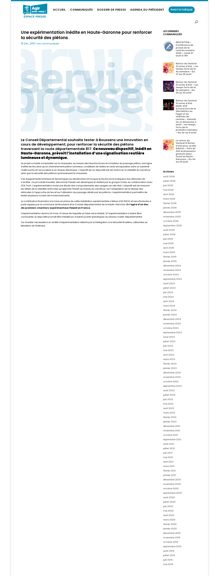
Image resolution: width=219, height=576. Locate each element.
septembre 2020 (172, 493)
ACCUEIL (59, 10)
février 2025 (169, 256)
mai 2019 (168, 564)
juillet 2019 (169, 555)
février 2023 (169, 363)
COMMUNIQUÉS (81, 10)
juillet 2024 (169, 288)
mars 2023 (169, 359)
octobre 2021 (170, 435)
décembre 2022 (172, 372)
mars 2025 (169, 252)
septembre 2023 (172, 332)
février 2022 (169, 417)
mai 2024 (168, 296)
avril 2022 (168, 408)
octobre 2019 (170, 542)
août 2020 (169, 497)
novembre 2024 (172, 270)
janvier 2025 (170, 261)
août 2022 (169, 390)
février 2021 (169, 470)
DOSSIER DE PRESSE (111, 10)
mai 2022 (168, 403)
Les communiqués (48, 43)
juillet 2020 (169, 501)
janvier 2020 (170, 528)
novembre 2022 (172, 377)
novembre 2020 (172, 484)
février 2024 (170, 310)
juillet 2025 (169, 234)
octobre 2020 (171, 488)
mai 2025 (168, 243)
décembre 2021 (171, 426)
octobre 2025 (170, 221)
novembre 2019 (171, 537)
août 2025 (169, 230)
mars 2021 (169, 466)
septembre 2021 (172, 439)
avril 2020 (168, 515)
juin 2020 (168, 506)
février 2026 (169, 203)
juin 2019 (167, 559)
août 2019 (168, 551)
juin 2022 (168, 399)
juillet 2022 (169, 395)
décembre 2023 (172, 319)
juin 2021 (167, 452)
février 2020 (170, 524)
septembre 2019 (172, 546)
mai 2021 (168, 457)
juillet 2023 (169, 341)
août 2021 (168, 444)
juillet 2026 (169, 181)
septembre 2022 (172, 386)
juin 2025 (168, 239)
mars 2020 (169, 519)
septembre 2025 (172, 225)
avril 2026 (168, 194)
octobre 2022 (170, 381)
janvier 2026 (170, 207)
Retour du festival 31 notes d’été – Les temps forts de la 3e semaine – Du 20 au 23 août (187, 87)
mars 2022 (169, 412)
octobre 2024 (171, 274)
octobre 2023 (170, 328)
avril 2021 (168, 461)
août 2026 (169, 176)
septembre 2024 (172, 279)
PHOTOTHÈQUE (182, 10)
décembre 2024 (172, 265)
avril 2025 (168, 247)
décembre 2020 (172, 479)
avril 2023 (168, 354)
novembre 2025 (172, 216)
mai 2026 (168, 189)
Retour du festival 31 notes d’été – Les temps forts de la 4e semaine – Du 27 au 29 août (187, 69)
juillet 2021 (169, 448)
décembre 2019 (171, 533)
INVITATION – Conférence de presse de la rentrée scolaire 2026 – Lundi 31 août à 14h (185, 49)
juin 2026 (168, 185)
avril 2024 (168, 301)
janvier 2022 (170, 421)
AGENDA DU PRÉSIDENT (147, 10)
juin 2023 (168, 345)
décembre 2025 (172, 212)
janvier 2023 (170, 368)
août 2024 (169, 283)
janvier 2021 (169, 475)
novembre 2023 (172, 323)
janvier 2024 (170, 314)
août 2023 (169, 337)
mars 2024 (169, 305)
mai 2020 (168, 510)
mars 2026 (169, 198)
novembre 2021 (171, 430)
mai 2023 (168, 350)
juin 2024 (168, 292)
